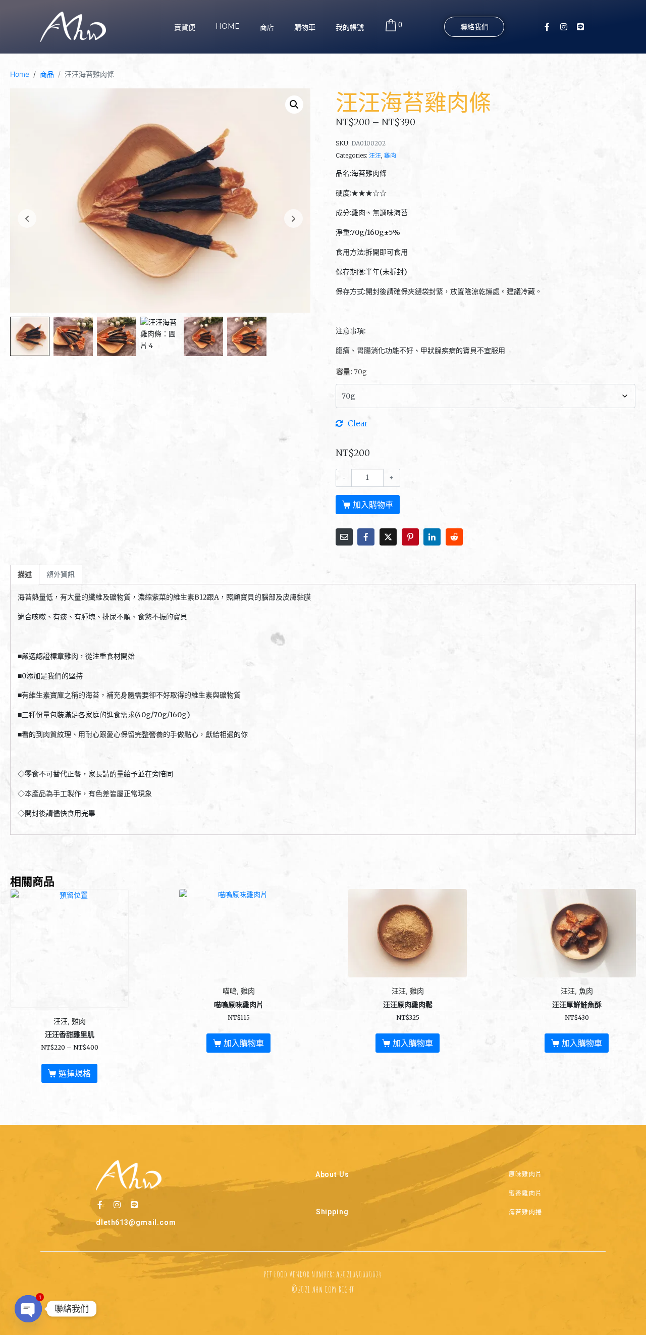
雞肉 (390, 155)
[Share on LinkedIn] (432, 537)
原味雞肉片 (526, 1174)
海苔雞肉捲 (526, 1212)
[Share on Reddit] (454, 537)
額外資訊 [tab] (60, 574)
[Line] (580, 27)
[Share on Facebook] (365, 537)
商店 (267, 27)
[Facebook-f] (547, 27)
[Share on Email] (344, 537)
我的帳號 (350, 27)
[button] (294, 104)
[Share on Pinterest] (410, 537)
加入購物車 (373, 505)
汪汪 (375, 155)
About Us (332, 1174)
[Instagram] (564, 27)
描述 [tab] (25, 574)
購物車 (304, 27)
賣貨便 (184, 27)
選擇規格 (75, 1073)
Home (228, 26)
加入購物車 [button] (244, 1043)
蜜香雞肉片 (526, 1193)
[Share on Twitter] (388, 537)
